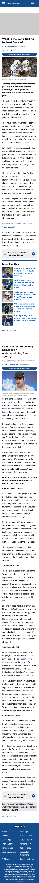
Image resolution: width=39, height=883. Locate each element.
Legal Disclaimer (9, 852)
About (4, 831)
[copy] (15, 50)
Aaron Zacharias (11, 364)
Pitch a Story (7, 844)
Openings (24, 831)
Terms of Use (7, 848)
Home (4, 330)
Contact (5, 836)
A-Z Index (6, 859)
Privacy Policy (25, 844)
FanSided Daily (26, 840)
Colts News (12, 330)
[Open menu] (3, 3)
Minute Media (14, 864)
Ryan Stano (9, 46)
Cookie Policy (25, 848)
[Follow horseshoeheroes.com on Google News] (33, 253)
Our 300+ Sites (26, 836)
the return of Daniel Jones (15, 409)
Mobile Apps (7, 840)
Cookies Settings (27, 859)
